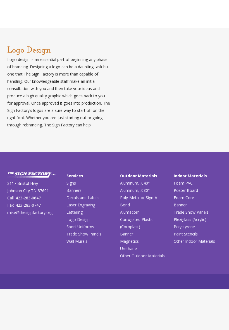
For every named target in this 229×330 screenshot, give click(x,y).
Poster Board (186, 190)
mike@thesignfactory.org (30, 212)
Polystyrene (184, 226)
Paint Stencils (186, 234)
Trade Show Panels (83, 234)
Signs (71, 183)
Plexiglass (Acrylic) (190, 219)
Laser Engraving (80, 205)
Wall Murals (76, 241)
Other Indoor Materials (194, 241)
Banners (74, 190)
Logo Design (78, 219)
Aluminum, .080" (135, 190)
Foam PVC (183, 183)
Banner (126, 234)
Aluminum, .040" (135, 183)
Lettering (74, 212)
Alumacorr (129, 212)
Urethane (128, 248)
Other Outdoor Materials (142, 255)
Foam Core (184, 197)
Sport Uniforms (80, 226)
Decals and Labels (82, 197)
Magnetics (129, 241)
